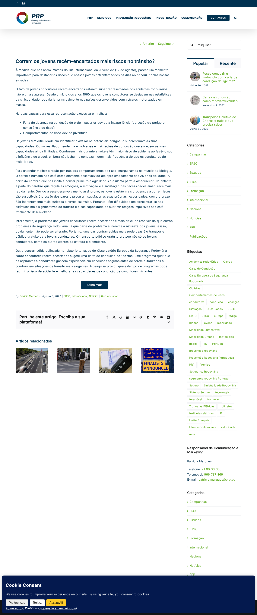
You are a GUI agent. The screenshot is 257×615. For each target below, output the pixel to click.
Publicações (198, 236)
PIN (204, 343)
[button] (235, 18)
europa (218, 315)
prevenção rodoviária (203, 350)
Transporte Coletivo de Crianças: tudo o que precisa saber (219, 120)
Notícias (94, 296)
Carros (227, 261)
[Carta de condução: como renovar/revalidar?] (195, 98)
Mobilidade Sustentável (204, 329)
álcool (193, 434)
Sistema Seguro (199, 392)
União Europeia (199, 420)
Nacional (195, 209)
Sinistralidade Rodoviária (220, 385)
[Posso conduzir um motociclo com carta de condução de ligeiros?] (195, 74)
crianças (233, 302)
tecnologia (222, 392)
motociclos (226, 336)
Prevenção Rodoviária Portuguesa (211, 357)
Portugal (217, 343)
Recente (228, 63)
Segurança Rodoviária (203, 371)
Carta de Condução (202, 268)
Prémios (205, 364)
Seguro (194, 385)
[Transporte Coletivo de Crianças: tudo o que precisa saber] (195, 117)
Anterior (148, 43)
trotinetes (226, 406)
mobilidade (224, 322)
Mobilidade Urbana (201, 336)
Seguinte (164, 43)
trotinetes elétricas (201, 413)
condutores (197, 302)
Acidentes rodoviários (203, 261)
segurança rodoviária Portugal (209, 378)
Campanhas (198, 154)
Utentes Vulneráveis (202, 427)
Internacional (79, 296)
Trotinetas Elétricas (201, 406)
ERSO (193, 315)
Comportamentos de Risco (207, 295)
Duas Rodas (215, 309)
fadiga (233, 315)
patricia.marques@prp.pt (216, 479)
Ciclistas (194, 288)
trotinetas (213, 399)
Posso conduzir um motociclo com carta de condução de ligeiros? (219, 77)
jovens (208, 322)
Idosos (193, 322)
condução (216, 302)
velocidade (228, 427)
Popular (200, 63)
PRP (192, 227)
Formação (196, 191)
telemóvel (195, 399)
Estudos (195, 172)
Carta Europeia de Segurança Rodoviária (208, 278)
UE (221, 413)
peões (193, 343)
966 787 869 (213, 474)
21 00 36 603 (211, 469)
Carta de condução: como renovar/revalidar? (220, 99)
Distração (195, 309)
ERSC (67, 296)
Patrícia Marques (30, 296)
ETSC (193, 182)
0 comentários (109, 296)
